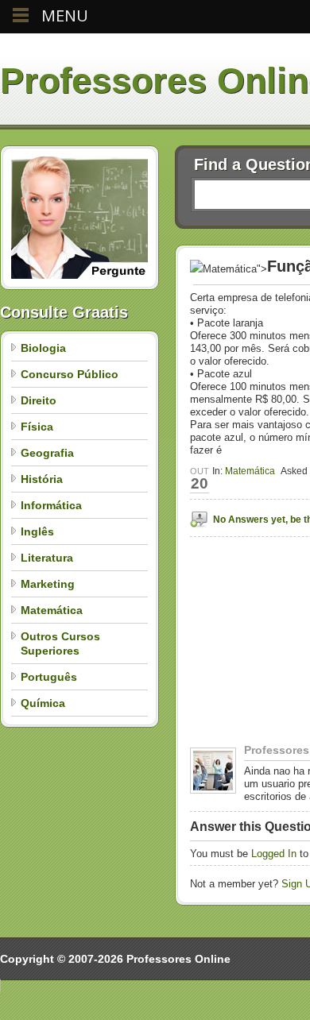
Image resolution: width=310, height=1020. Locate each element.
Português (49, 676)
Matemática (52, 610)
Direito (38, 400)
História (42, 479)
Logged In (273, 854)
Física (37, 426)
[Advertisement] (250, 694)
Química (43, 703)
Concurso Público (69, 374)
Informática (51, 505)
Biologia (43, 348)
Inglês (37, 531)
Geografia (47, 452)
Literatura (47, 557)
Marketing (48, 584)
